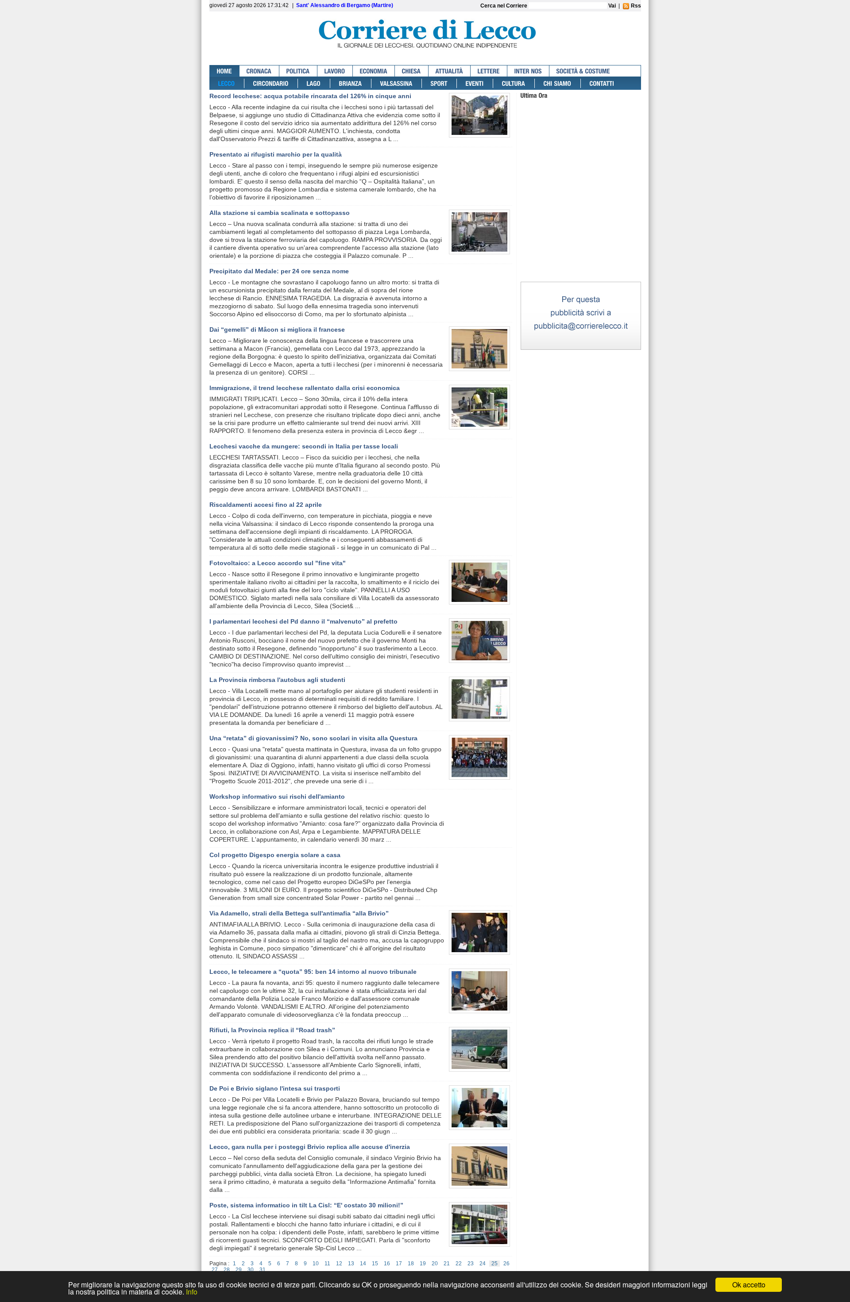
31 (262, 1270)
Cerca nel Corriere (504, 6)
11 (327, 1263)
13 (351, 1263)
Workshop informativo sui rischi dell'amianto (277, 796)
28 (227, 1270)
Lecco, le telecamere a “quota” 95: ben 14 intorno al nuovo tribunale (313, 972)
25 (494, 1263)
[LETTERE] (489, 71)
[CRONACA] (259, 71)
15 (375, 1263)
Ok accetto (748, 1284)
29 (239, 1270)
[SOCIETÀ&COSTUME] (583, 71)
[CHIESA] (412, 71)
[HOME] (225, 71)
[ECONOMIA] (374, 71)
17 (399, 1263)
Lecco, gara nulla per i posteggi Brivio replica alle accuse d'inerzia (309, 1147)
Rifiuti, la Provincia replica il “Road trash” (272, 1030)
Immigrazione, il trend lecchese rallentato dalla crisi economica (304, 388)
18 (411, 1263)
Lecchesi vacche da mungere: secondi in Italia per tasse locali (303, 446)
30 (250, 1270)
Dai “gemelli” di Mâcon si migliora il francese (277, 329)
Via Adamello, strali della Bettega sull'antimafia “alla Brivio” (299, 913)
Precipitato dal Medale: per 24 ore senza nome (279, 271)
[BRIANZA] (350, 83)
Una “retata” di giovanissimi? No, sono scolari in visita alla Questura (313, 738)
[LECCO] (226, 83)
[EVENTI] (475, 83)
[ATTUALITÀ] (450, 71)
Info (191, 1292)
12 (339, 1263)
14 (363, 1263)
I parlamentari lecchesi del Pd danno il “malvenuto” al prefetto (303, 621)
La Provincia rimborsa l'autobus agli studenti (277, 680)
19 (423, 1263)
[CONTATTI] (602, 83)
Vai (612, 6)
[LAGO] (314, 83)
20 (435, 1263)
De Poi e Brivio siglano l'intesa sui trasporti (274, 1088)
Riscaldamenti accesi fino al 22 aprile (265, 505)
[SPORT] (439, 83)
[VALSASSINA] (396, 83)
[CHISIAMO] (558, 83)
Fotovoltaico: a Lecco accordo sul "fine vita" (277, 563)
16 (387, 1263)
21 (447, 1263)
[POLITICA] (298, 71)
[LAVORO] (335, 71)
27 (215, 1270)
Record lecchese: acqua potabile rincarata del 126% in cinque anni (310, 96)
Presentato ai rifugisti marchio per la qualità (275, 154)
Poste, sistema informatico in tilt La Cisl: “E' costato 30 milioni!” (306, 1205)
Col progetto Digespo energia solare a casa (274, 855)
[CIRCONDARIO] (271, 83)
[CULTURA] (514, 83)
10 (316, 1263)
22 (459, 1263)
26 (506, 1263)
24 (482, 1263)
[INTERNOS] (528, 71)
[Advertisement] (581, 225)
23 (471, 1263)
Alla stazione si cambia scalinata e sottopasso (279, 213)
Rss (635, 6)
